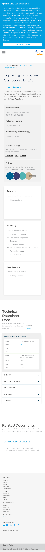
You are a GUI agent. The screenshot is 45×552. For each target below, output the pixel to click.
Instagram (18, 525)
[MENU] (4, 52)
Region (29, 325)
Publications (6, 495)
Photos (5, 497)
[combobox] (34, 328)
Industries (6, 507)
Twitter (11, 525)
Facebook (14, 525)
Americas (9, 155)
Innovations (6, 509)
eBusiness (6, 511)
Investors (6, 486)
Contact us (6, 517)
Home (6, 65)
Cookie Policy (8, 545)
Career (5, 484)
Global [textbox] (29, 328)
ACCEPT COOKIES (22, 44)
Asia (16, 155)
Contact (5, 482)
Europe (23, 155)
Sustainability (7, 488)
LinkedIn (4, 525)
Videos (5, 499)
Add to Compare (14, 87)
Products (13, 65)
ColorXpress (10, 169)
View (21, 344)
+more (32, 176)
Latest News (6, 494)
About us (6, 480)
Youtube (7, 525)
